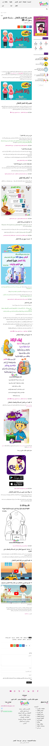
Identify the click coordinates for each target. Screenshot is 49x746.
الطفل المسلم (41, 57)
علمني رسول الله (8, 637)
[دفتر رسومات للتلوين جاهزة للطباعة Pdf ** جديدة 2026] (46, 69)
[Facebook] (30, 27)
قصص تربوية (28, 405)
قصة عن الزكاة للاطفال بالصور (22, 160)
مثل (35, 42)
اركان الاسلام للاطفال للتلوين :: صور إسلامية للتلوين (18, 218)
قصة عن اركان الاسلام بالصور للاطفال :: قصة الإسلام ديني (17, 299)
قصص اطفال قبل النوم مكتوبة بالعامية (40, 64)
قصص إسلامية (21, 445)
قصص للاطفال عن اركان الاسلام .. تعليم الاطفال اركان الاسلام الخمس (15, 235)
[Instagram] (33, 691)
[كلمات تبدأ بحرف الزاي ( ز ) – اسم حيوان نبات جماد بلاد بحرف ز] (46, 75)
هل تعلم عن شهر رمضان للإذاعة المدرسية (20, 545)
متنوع (2, 12)
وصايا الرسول (14, 639)
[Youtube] (11, 691)
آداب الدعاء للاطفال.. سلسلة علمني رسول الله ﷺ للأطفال (17, 398)
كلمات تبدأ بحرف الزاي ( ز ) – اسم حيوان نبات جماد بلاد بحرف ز (39, 75)
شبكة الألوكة (27, 613)
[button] (47, 9)
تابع (40, 42)
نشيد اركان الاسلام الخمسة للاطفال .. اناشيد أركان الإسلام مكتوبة (16, 173)
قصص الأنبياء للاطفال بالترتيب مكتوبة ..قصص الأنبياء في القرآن (39, 59)
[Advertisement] (16, 60)
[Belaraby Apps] (43, 4)
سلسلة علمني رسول (14, 73)
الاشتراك (41, 46)
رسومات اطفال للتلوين (40, 68)
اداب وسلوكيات (25, 637)
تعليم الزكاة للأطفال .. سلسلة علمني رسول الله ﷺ (19, 112)
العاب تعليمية (41, 73)
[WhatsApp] (21, 27)
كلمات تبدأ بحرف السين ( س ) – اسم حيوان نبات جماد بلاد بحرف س (39, 80)
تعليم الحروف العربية (40, 78)
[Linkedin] (28, 691)
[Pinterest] (24, 27)
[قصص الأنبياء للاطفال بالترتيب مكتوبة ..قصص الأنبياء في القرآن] (46, 58)
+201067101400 (7, 711)
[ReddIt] (18, 27)
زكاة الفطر (17, 637)
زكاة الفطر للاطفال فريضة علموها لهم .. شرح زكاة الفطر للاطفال (16, 145)
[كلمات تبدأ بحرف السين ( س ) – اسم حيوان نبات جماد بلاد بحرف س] (46, 80)
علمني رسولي (29, 639)
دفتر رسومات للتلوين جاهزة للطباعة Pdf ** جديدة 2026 (39, 70)
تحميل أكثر (41, 85)
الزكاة (21, 637)
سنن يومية (13, 637)
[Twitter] (27, 27)
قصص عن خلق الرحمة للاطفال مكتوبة (21, 488)
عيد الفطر (24, 639)
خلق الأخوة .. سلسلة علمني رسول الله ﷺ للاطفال (18, 331)
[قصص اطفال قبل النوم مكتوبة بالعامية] (46, 64)
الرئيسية (4, 12)
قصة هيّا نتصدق (29, 406)
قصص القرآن (19, 639)
